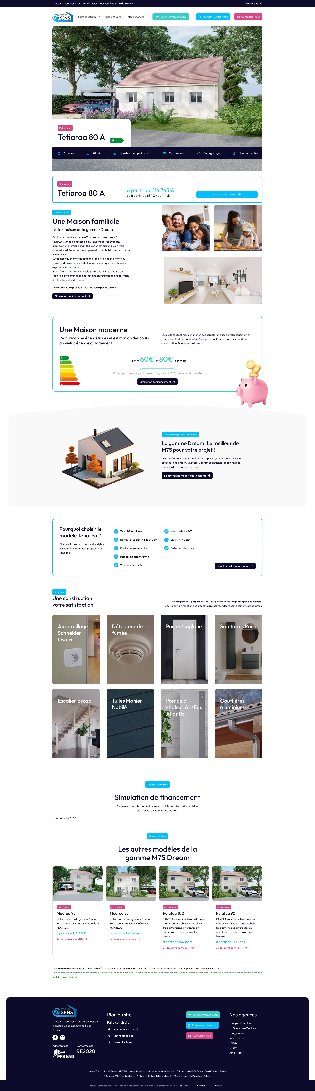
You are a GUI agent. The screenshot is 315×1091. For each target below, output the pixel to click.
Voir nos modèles (123, 1035)
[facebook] (55, 1037)
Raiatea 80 (172, 913)
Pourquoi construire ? (125, 1029)
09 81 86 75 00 (253, 3)
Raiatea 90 (119, 913)
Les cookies (184, 1085)
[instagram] (62, 1037)
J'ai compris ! (202, 1085)
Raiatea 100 (67, 913)
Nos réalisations (122, 1042)
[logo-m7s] (63, 12)
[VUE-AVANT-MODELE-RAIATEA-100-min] (78, 867)
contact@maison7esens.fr (163, 1071)
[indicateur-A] (118, 138)
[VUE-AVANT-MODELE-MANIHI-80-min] (237, 867)
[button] (54, 96)
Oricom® (208, 1076)
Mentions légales (128, 1076)
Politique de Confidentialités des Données (155, 1076)
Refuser (218, 1085)
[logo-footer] (65, 1006)
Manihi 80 (224, 913)
